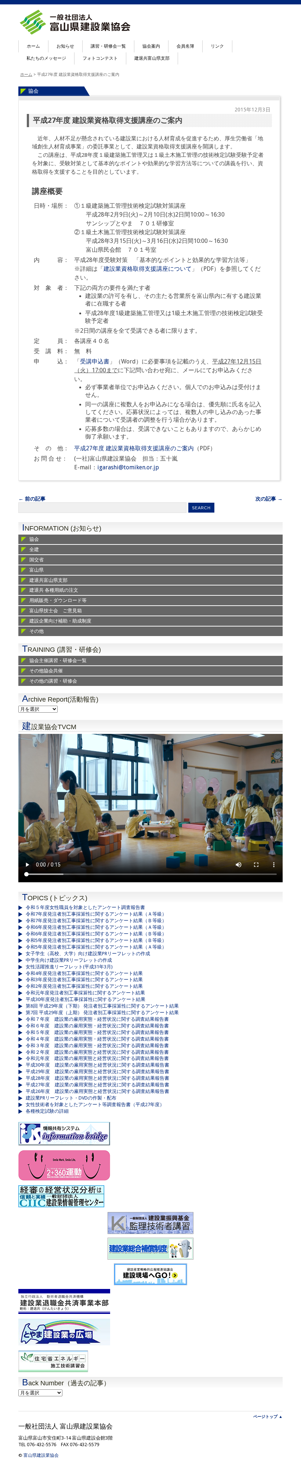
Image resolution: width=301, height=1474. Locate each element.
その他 (36, 631)
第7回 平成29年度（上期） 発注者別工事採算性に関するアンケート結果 (102, 1012)
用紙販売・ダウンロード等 (58, 600)
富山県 (36, 570)
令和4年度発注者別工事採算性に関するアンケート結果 (84, 973)
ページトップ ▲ (268, 1416)
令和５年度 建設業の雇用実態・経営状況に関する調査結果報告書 (97, 1032)
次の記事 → (269, 499)
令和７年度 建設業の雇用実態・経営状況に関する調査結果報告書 (97, 1019)
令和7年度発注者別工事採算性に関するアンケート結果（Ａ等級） (96, 914)
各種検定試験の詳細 (47, 1111)
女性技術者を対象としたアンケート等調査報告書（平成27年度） (95, 1104)
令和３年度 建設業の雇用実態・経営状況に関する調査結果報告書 (97, 1045)
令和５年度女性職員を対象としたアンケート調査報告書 (85, 907)
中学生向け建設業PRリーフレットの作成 (69, 960)
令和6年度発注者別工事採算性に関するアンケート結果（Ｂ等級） (96, 934)
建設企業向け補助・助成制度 (60, 621)
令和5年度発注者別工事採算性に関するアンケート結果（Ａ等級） (96, 947)
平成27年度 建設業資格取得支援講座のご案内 (107, 120)
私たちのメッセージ (46, 58)
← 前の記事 (32, 499)
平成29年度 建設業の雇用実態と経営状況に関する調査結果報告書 (97, 1071)
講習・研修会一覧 (108, 46)
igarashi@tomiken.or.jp (128, 467)
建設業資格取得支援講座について (148, 268)
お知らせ (65, 46)
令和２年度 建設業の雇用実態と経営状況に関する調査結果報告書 (97, 1052)
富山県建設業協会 (41, 1455)
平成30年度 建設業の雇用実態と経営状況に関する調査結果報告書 (97, 1065)
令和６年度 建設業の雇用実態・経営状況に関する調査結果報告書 (97, 1025)
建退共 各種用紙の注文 (53, 590)
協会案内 (151, 46)
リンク (217, 46)
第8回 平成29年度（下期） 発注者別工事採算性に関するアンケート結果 (102, 1006)
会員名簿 (185, 46)
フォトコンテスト (100, 58)
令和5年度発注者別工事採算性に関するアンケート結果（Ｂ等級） (96, 940)
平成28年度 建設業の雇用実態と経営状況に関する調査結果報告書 (97, 1078)
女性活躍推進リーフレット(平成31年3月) (69, 966)
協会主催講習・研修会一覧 (58, 660)
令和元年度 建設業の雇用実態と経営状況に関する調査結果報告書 (97, 1058)
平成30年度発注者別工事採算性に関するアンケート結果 (85, 999)
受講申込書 (94, 361)
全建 (34, 549)
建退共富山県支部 (152, 58)
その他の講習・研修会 (53, 681)
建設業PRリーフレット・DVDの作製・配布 (71, 1098)
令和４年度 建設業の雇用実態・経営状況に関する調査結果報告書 (97, 1039)
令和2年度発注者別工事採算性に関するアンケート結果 (84, 986)
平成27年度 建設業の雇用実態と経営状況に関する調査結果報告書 (97, 1084)
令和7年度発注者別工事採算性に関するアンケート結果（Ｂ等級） (96, 920)
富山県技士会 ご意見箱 (55, 610)
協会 (33, 91)
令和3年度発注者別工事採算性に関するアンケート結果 (84, 979)
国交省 (36, 559)
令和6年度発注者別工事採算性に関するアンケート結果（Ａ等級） (96, 927)
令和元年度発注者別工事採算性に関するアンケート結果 (85, 992)
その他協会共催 (46, 670)
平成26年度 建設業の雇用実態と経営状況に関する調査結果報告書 (97, 1091)
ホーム (33, 46)
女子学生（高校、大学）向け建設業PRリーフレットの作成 (88, 953)
